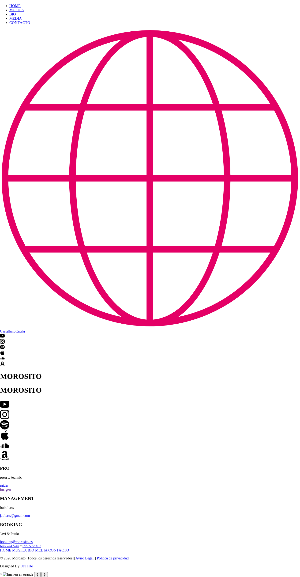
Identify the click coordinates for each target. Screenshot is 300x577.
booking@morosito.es (16, 542)
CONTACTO (19, 23)
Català (20, 331)
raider (4, 485)
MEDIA (15, 18)
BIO (12, 14)
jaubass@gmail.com (15, 516)
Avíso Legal (84, 558)
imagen (5, 490)
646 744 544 (9, 546)
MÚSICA (16, 10)
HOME (15, 6)
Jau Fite (27, 566)
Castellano (7, 331)
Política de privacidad (113, 558)
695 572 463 (31, 546)
